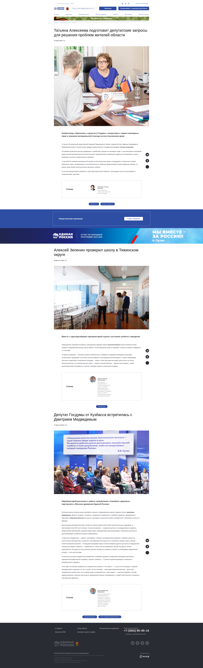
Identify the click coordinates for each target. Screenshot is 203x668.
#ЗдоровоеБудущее (89, 616)
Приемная (115, 14)
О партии (56, 14)
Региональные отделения (109, 628)
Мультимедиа (128, 14)
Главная (56, 22)
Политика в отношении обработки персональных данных (70, 660)
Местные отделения (101, 14)
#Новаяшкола (102, 406)
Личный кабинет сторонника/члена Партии (133, 8)
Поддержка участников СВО (101, 18)
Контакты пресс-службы (86, 632)
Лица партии (68, 14)
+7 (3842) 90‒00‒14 (136, 630)
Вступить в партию (143, 14)
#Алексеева (94, 204)
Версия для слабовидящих (141, 3)
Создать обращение (133, 218)
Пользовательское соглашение (63, 657)
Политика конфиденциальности (63, 659)
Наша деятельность (84, 14)
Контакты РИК (60, 632)
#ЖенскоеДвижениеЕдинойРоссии (109, 616)
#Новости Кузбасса (107, 204)
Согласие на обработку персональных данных (67, 662)
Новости (74, 22)
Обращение (107, 8)
